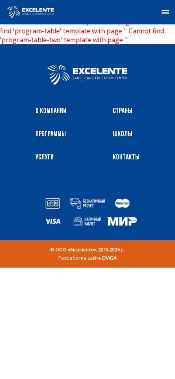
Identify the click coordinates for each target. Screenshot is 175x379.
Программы (50, 134)
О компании (50, 111)
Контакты (126, 157)
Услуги (44, 157)
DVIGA (109, 258)
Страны (122, 111)
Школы (122, 134)
